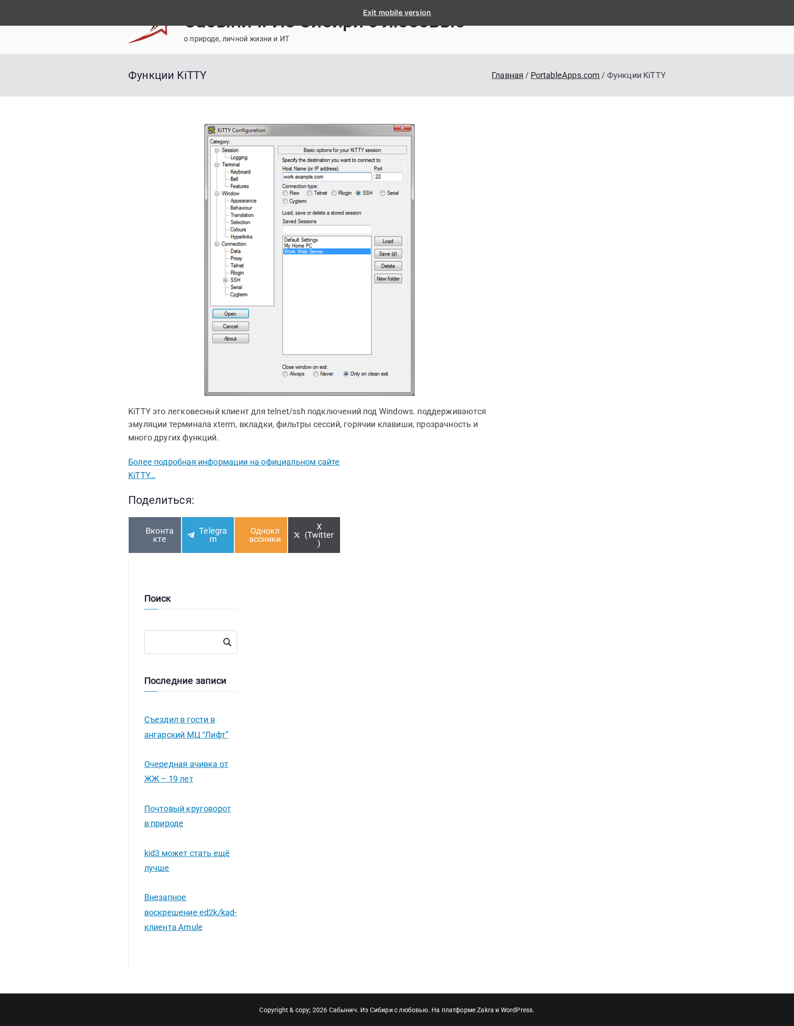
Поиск (227, 642)
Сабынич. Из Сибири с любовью (378, 1010)
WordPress (517, 1010)
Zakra (485, 1010)
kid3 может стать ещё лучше (187, 860)
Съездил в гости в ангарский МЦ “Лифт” (186, 727)
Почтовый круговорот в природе (187, 816)
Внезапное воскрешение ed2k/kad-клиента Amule (190, 912)
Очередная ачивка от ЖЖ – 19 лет (186, 771)
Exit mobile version (397, 12)
